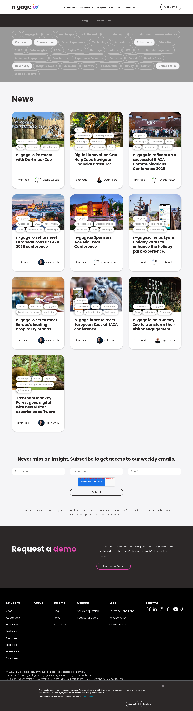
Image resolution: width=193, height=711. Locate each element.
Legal (113, 603)
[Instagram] (163, 610)
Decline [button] (147, 704)
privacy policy (115, 514)
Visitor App (22, 42)
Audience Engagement (30, 58)
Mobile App (66, 34)
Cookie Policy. (88, 697)
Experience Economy (89, 58)
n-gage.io (32, 34)
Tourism (146, 66)
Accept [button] (132, 704)
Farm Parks (13, 651)
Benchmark (60, 58)
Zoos (48, 34)
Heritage (96, 50)
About (38, 603)
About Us (129, 7)
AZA (128, 50)
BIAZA (18, 50)
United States (167, 66)
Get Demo (170, 7)
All (16, 34)
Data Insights (38, 50)
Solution (69, 7)
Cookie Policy (117, 624)
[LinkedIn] (156, 610)
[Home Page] (25, 7)
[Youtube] (176, 610)
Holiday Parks (14, 624)
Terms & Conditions (121, 611)
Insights (101, 7)
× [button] (162, 686)
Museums (70, 66)
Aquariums (122, 42)
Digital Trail (75, 50)
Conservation (45, 42)
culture (113, 50)
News (22, 98)
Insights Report (46, 66)
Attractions (144, 42)
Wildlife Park (89, 34)
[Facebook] (170, 610)
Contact (114, 7)
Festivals (116, 58)
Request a (44, 549)
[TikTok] (183, 610)
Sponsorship (109, 66)
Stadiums (12, 658)
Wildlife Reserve (25, 74)
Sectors (85, 7)
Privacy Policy (118, 617)
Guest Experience (73, 42)
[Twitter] (149, 610)
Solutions (13, 603)
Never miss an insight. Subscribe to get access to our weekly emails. (96, 459)
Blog (85, 20)
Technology (100, 42)
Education (165, 42)
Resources (104, 20)
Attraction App (114, 34)
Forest (133, 58)
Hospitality (22, 66)
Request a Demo (113, 566)
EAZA (57, 50)
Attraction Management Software (154, 34)
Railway (88, 66)
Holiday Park (152, 58)
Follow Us (152, 602)
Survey (129, 66)
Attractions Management (154, 50)
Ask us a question (88, 611)
